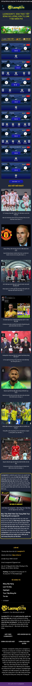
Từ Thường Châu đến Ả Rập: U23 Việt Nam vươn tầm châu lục (16, 214)
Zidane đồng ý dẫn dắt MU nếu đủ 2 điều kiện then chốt (16, 249)
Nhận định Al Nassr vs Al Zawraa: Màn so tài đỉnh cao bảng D (16, 427)
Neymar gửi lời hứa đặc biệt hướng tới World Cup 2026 (16, 391)
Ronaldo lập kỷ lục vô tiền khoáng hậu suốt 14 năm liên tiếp (16, 320)
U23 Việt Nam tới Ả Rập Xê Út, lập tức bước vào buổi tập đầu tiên (16, 285)
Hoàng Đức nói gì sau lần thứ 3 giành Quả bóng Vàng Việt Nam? (16, 356)
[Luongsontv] (16, 7)
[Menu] (4, 7)
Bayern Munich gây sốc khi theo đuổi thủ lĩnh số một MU (16, 462)
